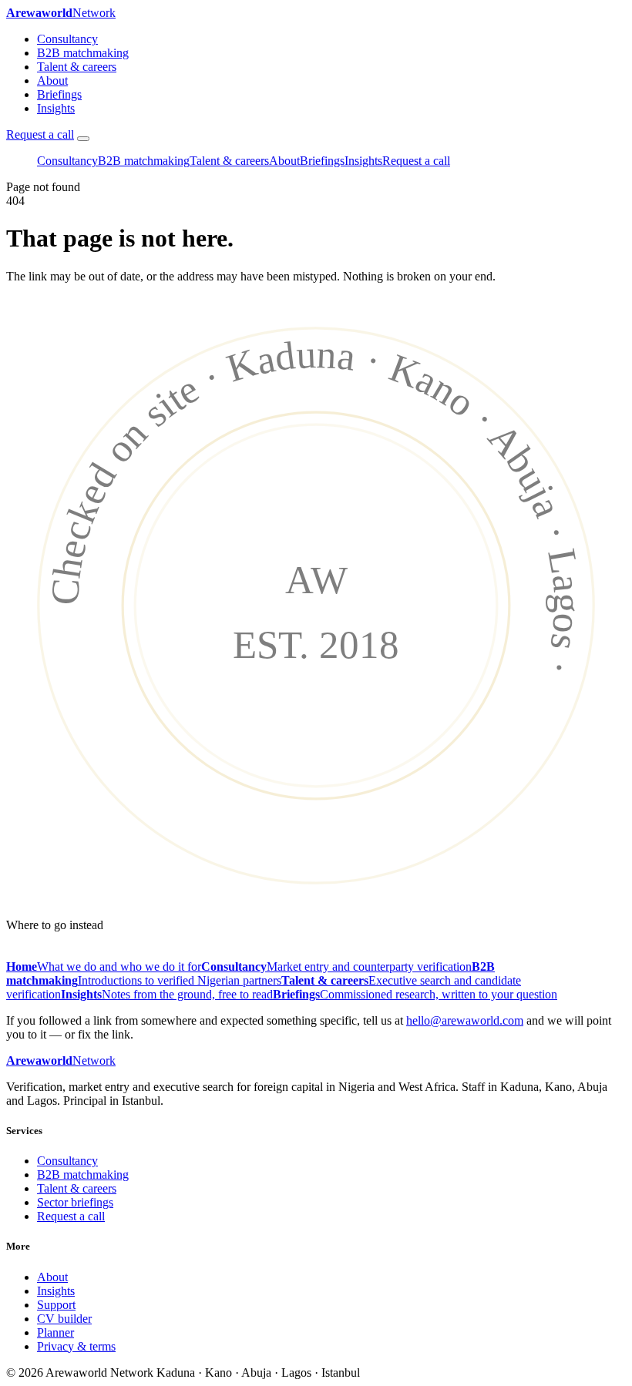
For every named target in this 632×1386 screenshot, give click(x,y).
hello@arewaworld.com (464, 1020)
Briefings (59, 94)
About (52, 80)
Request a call (40, 134)
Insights (56, 108)
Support (56, 1304)
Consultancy (67, 38)
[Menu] (83, 138)
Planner (55, 1332)
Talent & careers (76, 66)
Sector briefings (75, 1202)
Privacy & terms (76, 1346)
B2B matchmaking (83, 52)
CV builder (64, 1318)
